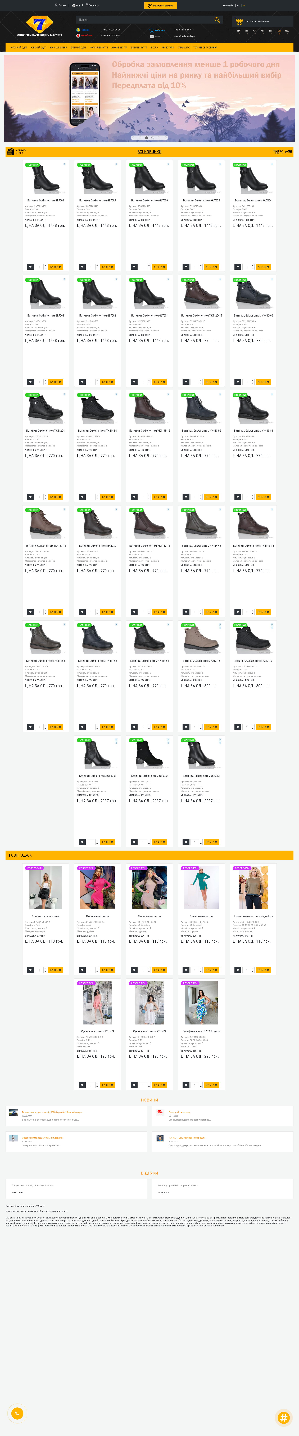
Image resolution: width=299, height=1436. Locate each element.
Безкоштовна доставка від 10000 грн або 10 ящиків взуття (52, 1051)
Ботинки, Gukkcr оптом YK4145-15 (253, 485)
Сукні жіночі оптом (97, 855)
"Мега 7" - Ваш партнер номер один (187, 1077)
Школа (154, 47)
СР (254, 30)
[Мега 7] (149, 68)
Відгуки (149, 1112)
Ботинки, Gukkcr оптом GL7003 (45, 255)
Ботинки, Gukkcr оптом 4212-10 (253, 600)
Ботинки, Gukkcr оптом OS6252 (149, 715)
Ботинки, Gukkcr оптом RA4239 (97, 485)
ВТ (246, 30)
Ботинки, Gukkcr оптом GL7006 (149, 140)
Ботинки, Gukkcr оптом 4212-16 (201, 600)
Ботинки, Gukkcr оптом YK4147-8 (201, 485)
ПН (239, 30)
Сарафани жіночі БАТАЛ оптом (201, 970)
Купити (54, 206)
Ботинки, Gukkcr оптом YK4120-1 (45, 370)
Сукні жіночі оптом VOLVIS (97, 970)
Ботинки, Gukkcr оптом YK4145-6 (97, 600)
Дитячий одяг (78, 47)
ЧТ (262, 30)
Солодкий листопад (179, 1051)
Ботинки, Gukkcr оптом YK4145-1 (149, 600)
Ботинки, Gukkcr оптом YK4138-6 (201, 370)
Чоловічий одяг (18, 47)
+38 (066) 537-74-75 (111, 35)
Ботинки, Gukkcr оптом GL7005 (201, 140)
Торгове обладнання (205, 47)
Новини (149, 1039)
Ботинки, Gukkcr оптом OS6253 (97, 715)
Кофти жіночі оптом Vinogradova (253, 855)
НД (287, 30)
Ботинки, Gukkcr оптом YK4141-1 (97, 370)
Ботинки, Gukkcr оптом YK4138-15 (149, 370)
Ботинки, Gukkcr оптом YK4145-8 (45, 600)
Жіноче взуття (119, 47)
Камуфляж (184, 47)
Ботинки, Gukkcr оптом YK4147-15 (149, 485)
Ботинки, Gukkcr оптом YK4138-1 (253, 370)
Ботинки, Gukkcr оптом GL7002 (97, 255)
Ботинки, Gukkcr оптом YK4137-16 (45, 485)
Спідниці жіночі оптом (46, 855)
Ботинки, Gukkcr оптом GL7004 (253, 140)
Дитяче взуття (139, 47)
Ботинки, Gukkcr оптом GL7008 (45, 140)
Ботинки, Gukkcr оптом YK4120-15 (201, 255)
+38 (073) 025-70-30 (111, 30)
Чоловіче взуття (99, 47)
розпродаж (20, 794)
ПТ (270, 30)
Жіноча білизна (58, 47)
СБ (279, 30)
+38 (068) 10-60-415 (184, 30)
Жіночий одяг (38, 47)
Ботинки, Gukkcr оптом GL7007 (97, 140)
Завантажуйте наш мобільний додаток (42, 1077)
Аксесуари (168, 47)
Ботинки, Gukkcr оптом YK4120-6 (253, 255)
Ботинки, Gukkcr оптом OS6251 (201, 715)
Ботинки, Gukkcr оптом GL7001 (149, 255)
